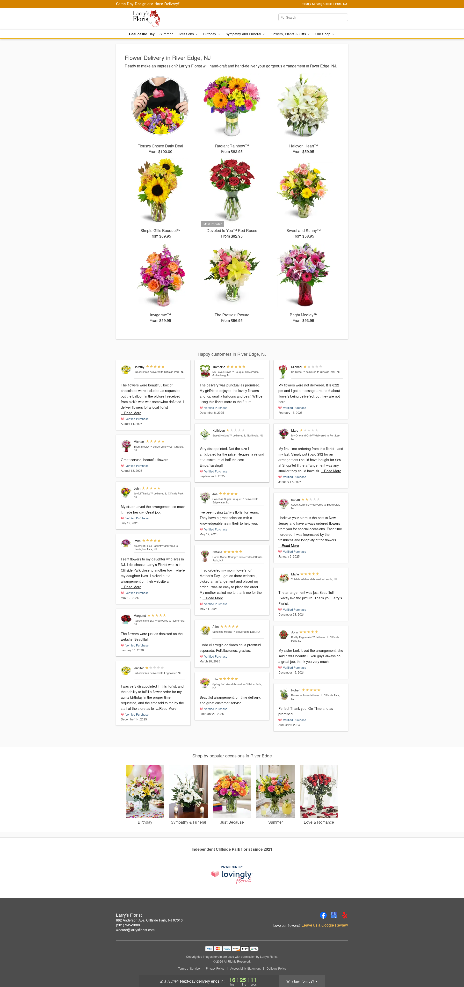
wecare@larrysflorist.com (135, 929)
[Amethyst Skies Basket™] (126, 543)
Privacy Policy (215, 968)
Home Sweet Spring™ (225, 557)
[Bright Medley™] (126, 446)
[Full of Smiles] (126, 369)
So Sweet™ (298, 372)
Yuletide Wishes (300, 579)
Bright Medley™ (143, 446)
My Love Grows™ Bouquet (228, 372)
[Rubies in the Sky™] (126, 619)
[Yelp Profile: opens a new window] (344, 915)
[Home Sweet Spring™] (205, 556)
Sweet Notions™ (222, 435)
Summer (166, 33)
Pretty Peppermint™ (303, 637)
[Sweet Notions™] (205, 434)
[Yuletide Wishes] (283, 578)
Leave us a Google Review (325, 925)
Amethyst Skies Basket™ (149, 546)
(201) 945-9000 (128, 924)
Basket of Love (300, 695)
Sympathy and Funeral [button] (244, 33)
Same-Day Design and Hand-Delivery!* (148, 3)
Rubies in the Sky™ (145, 620)
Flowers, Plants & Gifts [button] (288, 33)
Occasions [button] (186, 33)
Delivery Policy (276, 968)
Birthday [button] (210, 33)
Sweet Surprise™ (301, 504)
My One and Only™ (303, 435)
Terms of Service (189, 968)
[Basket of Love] (283, 694)
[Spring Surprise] (205, 683)
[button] (451, 966)
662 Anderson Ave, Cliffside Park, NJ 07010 (149, 920)
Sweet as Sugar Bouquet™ (228, 499)
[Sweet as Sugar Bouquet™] (205, 498)
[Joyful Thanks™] (126, 492)
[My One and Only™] (283, 433)
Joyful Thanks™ (143, 493)
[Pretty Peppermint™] (283, 634)
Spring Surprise (221, 684)
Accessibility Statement (245, 968)
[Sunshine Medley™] (205, 631)
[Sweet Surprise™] (283, 503)
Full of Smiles (141, 372)
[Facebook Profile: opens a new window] (323, 915)
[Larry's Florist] (151, 18)
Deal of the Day (142, 33)
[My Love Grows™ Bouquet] (205, 372)
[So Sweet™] (283, 372)
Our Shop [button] (323, 33)
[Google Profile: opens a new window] (334, 915)
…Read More (131, 412)
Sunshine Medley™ (223, 631)
